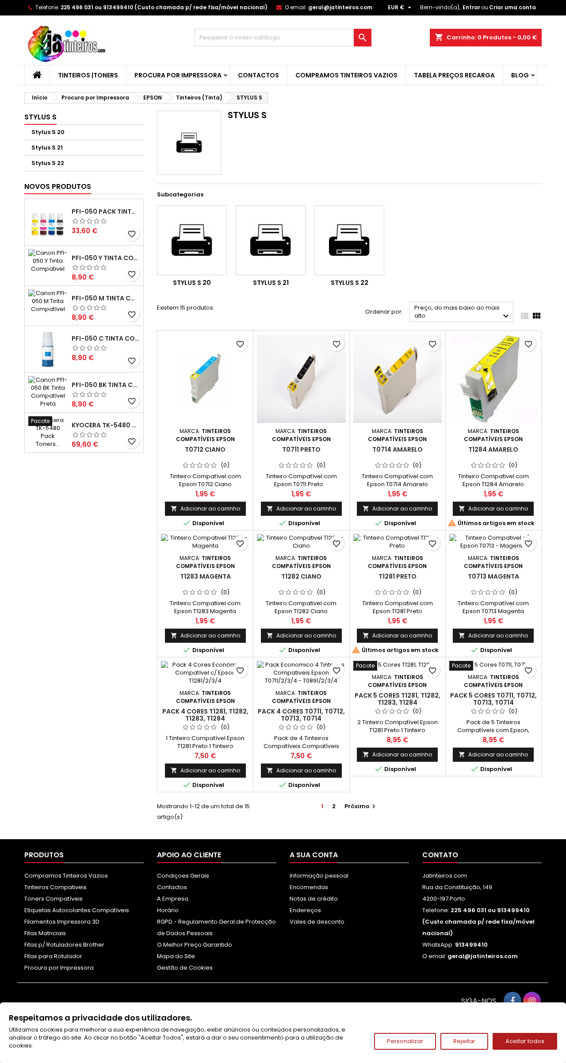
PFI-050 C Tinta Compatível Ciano (106, 338)
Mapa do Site (176, 956)
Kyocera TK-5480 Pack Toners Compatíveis (106, 425)
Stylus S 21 (47, 147)
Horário (168, 910)
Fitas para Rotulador (53, 956)
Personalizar (405, 1041)
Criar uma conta (512, 7)
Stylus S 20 (48, 132)
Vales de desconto (317, 921)
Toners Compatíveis (53, 898)
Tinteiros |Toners (88, 75)
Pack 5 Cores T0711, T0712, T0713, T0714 (493, 699)
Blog (520, 75)
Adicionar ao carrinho (205, 508)
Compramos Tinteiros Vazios (346, 75)
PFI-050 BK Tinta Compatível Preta (106, 384)
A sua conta (314, 855)
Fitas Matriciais (45, 933)
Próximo (361, 806)
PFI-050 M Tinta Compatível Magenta (106, 298)
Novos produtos (57, 186)
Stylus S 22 (47, 163)
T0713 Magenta (493, 576)
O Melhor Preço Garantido (194, 944)
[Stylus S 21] (271, 240)
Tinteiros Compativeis (55, 887)
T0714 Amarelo (397, 449)
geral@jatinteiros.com (340, 7)
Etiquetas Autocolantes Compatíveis (76, 910)
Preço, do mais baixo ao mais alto (462, 312)
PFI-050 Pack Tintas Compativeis (106, 211)
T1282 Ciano (301, 576)
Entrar (471, 7)
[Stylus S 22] (349, 240)
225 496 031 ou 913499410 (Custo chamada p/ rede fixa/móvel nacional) (164, 7)
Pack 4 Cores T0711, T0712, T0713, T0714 (301, 715)
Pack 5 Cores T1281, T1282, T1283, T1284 (397, 699)
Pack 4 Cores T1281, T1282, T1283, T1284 (205, 715)
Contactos (258, 75)
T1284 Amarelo (493, 449)
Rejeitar (464, 1041)
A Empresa (172, 898)
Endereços (305, 910)
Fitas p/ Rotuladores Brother (64, 944)
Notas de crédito (314, 898)
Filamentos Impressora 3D (61, 921)
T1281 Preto (398, 576)
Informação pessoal (319, 875)
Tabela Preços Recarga (454, 75)
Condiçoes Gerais (183, 875)
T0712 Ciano (205, 449)
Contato (440, 855)
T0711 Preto (301, 449)
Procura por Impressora (178, 75)
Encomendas (309, 887)
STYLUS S (40, 117)
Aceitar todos (524, 1041)
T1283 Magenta (205, 576)
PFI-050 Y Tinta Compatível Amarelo (106, 257)
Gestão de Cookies (185, 967)
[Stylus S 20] (192, 240)
